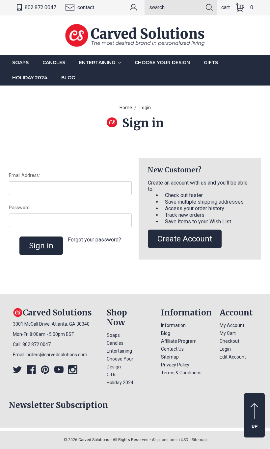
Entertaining (98, 62)
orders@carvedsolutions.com (56, 354)
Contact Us (172, 349)
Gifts (211, 62)
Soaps (20, 62)
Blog (68, 78)
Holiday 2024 (29, 78)
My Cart (228, 333)
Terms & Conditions (181, 372)
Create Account (184, 238)
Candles (53, 62)
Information (173, 325)
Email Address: (24, 175)
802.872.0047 (39, 7)
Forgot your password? (94, 240)
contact (85, 7)
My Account (232, 325)
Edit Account (233, 357)
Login (225, 349)
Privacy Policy (175, 364)
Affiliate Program (179, 341)
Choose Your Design (162, 62)
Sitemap (170, 357)
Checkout (229, 341)
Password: (20, 207)
